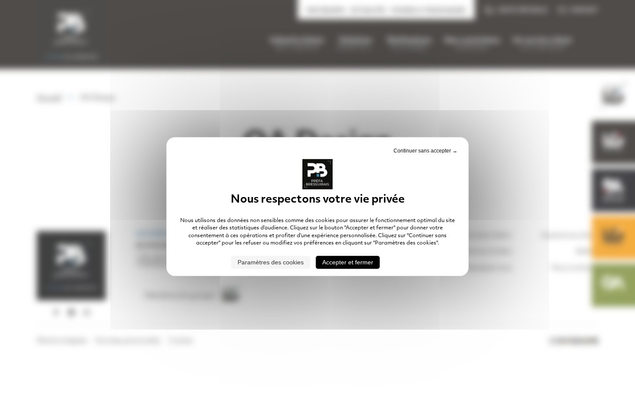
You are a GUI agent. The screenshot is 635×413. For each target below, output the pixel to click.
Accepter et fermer (347, 262)
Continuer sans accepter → (425, 151)
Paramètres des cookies (271, 262)
